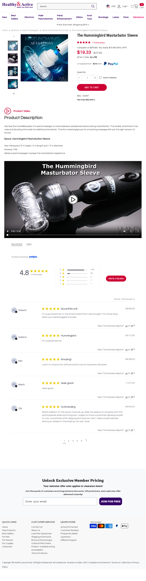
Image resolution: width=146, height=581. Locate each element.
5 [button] (81, 441)
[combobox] (124, 299)
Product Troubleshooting (43, 547)
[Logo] (17, 5)
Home (5, 30)
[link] (91, 42)
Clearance (138, 17)
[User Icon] (119, 6)
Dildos (79, 17)
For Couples (7, 543)
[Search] (93, 6)
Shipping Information (41, 537)
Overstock (7, 547)
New (4, 17)
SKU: (79, 96)
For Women (7, 540)
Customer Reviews (70, 530)
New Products (8, 530)
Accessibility (37, 550)
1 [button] (64, 441)
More (126, 17)
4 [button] (77, 441)
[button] (77, 270)
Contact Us (36, 527)
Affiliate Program (69, 540)
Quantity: (81, 72)
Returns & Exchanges (41, 540)
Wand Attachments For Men (55, 30)
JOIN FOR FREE (111, 501)
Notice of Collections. (122, 563)
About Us (35, 530)
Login (124, 6)
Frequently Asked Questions (69, 535)
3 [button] (73, 441)
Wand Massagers (30, 30)
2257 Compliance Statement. (97, 563)
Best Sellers (8, 534)
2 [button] (68, 441)
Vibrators (29, 17)
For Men (6, 537)
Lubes (116, 17)
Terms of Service (39, 553)
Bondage (103, 17)
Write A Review (116, 279)
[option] (44, 57)
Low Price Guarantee (41, 534)
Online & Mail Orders (41, 543)
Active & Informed (69, 527)
